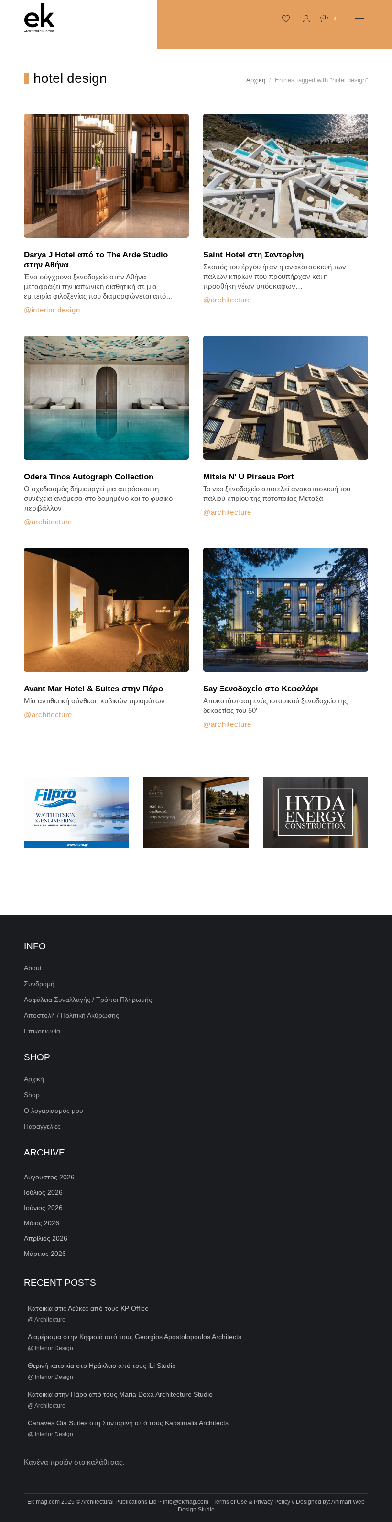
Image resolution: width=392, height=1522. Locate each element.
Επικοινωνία (42, 1031)
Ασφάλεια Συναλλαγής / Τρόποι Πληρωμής (88, 999)
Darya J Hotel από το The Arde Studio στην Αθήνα (96, 259)
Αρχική (34, 1079)
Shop (32, 1095)
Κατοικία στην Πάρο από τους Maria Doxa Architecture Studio (120, 1394)
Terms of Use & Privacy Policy (251, 1502)
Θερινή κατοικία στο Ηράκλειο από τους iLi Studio (102, 1365)
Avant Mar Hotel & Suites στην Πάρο (93, 688)
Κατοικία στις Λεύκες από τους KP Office (88, 1308)
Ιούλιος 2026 (43, 1192)
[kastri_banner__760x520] (196, 812)
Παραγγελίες (42, 1126)
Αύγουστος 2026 (49, 1177)
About (33, 968)
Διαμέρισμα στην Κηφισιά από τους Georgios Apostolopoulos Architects (134, 1337)
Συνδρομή (39, 984)
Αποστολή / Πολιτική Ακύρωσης (71, 1015)
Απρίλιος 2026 (45, 1238)
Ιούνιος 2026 (43, 1207)
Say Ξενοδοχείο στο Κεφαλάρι (260, 688)
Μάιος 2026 (41, 1223)
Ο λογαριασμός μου (53, 1110)
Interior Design (56, 310)
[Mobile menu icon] (358, 18)
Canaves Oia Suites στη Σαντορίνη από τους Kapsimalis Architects (128, 1423)
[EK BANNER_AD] (76, 813)
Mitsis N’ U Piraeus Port (248, 476)
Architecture (231, 300)
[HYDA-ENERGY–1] (315, 813)
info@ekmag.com (185, 1502)
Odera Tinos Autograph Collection (88, 476)
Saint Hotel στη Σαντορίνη (253, 254)
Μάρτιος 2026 (45, 1253)
